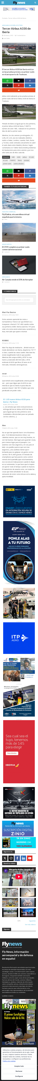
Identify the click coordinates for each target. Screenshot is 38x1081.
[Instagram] (11, 858)
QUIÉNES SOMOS (7, 996)
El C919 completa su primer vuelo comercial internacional (16, 248)
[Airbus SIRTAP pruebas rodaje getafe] (10, 912)
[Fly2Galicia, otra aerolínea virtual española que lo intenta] (19, 199)
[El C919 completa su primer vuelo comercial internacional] (19, 232)
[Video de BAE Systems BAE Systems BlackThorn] (28, 892)
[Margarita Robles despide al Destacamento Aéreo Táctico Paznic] (10, 892)
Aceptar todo (19, 1066)
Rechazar (19, 1071)
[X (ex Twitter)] (4, 858)
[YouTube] (29, 858)
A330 (18, 157)
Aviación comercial (9, 212)
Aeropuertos (7, 244)
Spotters (19, 25)
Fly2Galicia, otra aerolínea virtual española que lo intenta (15, 215)
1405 (13, 157)
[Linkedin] (23, 858)
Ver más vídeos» (30, 924)
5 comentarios (21, 35)
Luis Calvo (7, 38)
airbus (25, 157)
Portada (4, 18)
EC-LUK (5, 160)
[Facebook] (17, 858)
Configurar (19, 1076)
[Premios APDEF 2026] (28, 912)
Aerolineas (6, 25)
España (13, 25)
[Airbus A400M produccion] (10, 902)
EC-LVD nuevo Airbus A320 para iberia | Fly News (16, 400)
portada (26, 160)
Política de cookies (9, 1061)
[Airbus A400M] (28, 902)
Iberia (20, 160)
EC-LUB (31, 157)
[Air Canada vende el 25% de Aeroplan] (19, 265)
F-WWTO (12, 160)
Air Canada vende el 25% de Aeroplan (17, 280)
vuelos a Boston (19, 164)
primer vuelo (7, 164)
